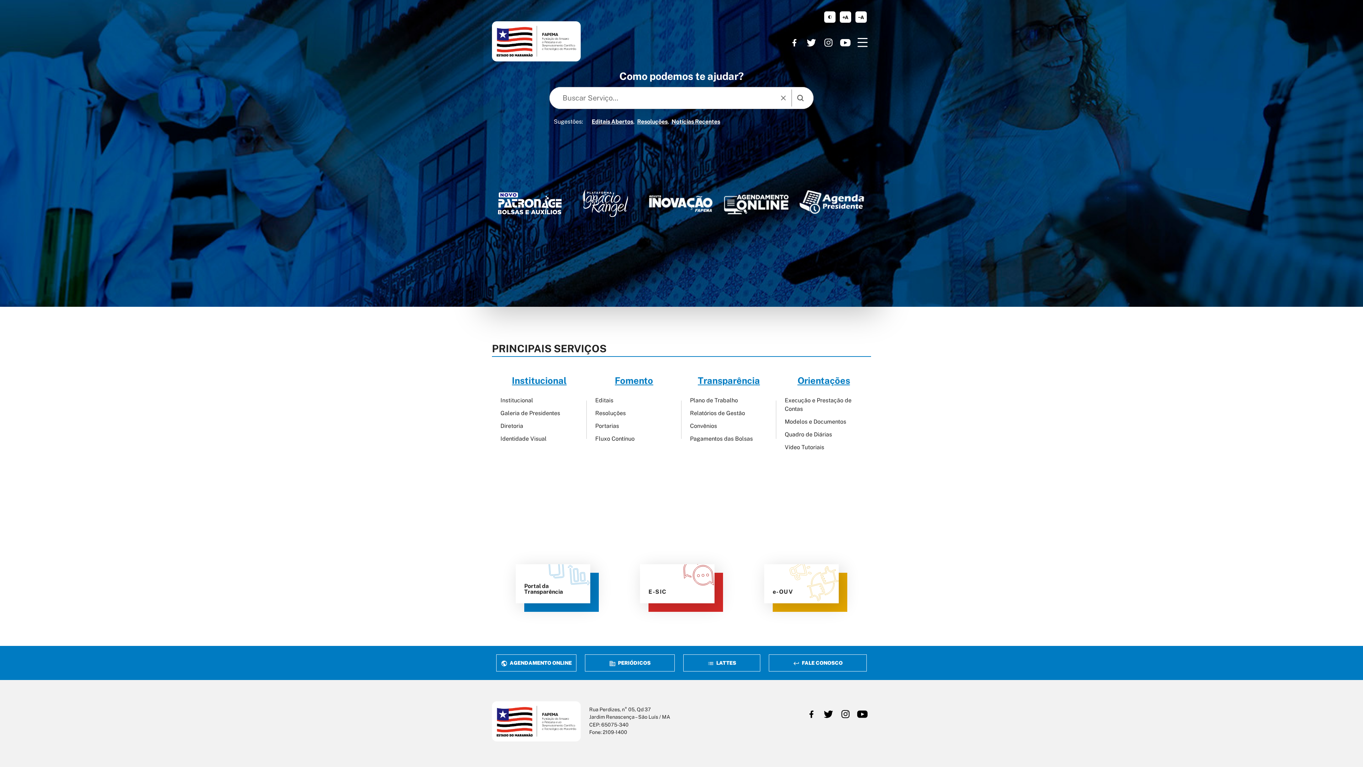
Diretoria (511, 426)
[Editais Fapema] (756, 202)
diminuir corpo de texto (861, 17)
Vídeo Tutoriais (804, 447)
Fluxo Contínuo (615, 438)
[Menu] (862, 42)
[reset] (783, 98)
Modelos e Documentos (815, 421)
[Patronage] (530, 205)
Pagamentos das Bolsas (721, 438)
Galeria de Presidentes (530, 413)
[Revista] (681, 204)
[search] (800, 98)
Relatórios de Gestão (717, 413)
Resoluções (652, 121)
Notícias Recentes (696, 121)
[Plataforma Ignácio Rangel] (605, 203)
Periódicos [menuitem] (634, 663)
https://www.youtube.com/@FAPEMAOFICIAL (845, 42)
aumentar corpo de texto (845, 17)
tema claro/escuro (830, 17)
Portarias (607, 426)
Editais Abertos (612, 121)
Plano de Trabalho (714, 400)
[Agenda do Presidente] (832, 202)
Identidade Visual (523, 438)
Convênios (703, 426)
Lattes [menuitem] (725, 663)
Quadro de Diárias (808, 434)
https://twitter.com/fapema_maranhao (811, 42)
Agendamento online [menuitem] (540, 663)
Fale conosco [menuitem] (822, 663)
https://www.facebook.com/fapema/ (794, 42)
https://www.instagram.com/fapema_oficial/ (828, 42)
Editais (604, 400)
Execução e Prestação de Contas (818, 404)
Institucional (516, 400)
